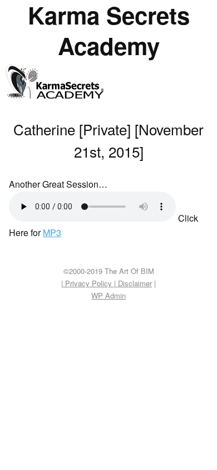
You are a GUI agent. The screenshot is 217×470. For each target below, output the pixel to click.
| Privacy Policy (87, 283)
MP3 (52, 232)
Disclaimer (134, 283)
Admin (108, 295)
